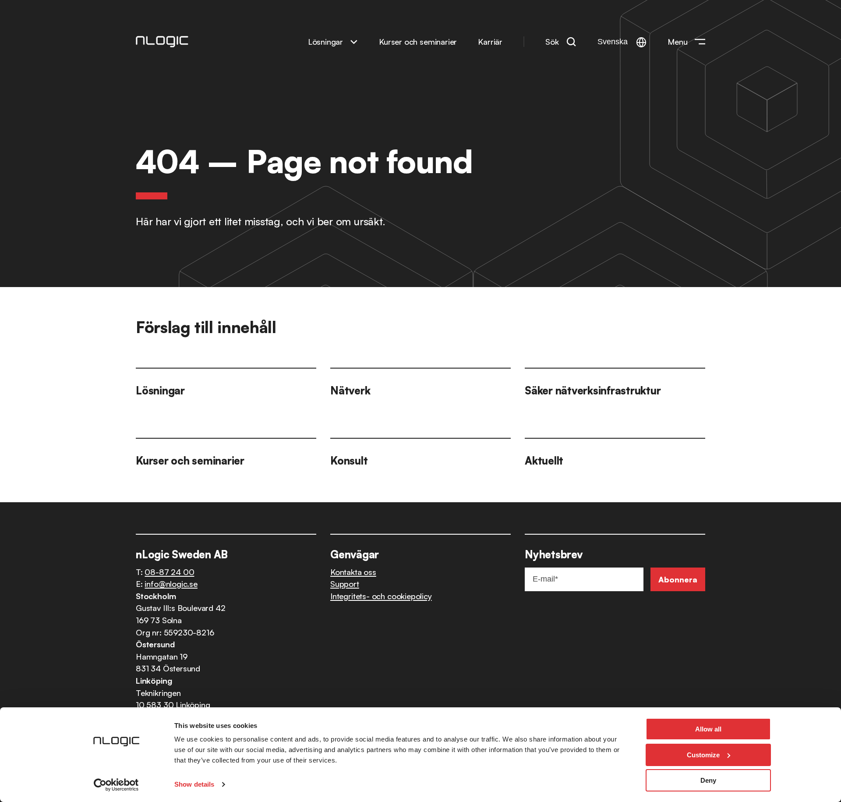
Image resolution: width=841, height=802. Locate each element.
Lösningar (325, 41)
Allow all (708, 729)
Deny (708, 780)
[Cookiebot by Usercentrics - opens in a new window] (116, 784)
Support (344, 583)
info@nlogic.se (171, 583)
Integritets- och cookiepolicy (381, 596)
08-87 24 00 (169, 572)
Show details (194, 784)
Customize (703, 755)
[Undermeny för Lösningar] (354, 41)
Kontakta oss (353, 572)
